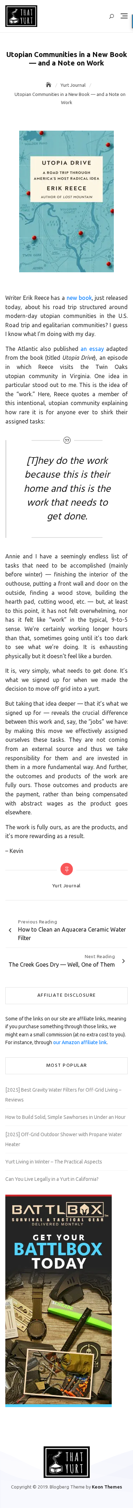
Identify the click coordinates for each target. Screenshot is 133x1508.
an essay (92, 349)
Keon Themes (107, 1486)
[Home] (49, 85)
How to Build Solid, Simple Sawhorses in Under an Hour (65, 1117)
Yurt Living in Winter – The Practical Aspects (53, 1162)
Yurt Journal (66, 885)
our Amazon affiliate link (80, 1042)
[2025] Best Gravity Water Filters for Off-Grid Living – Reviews (63, 1095)
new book (79, 298)
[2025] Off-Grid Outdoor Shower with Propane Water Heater (63, 1139)
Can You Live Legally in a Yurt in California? (52, 1179)
